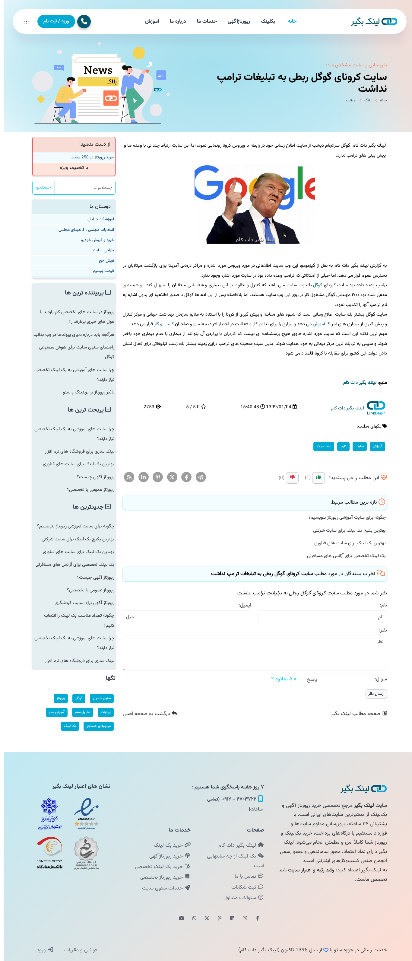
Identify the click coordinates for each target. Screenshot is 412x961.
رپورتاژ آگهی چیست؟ (92, 477)
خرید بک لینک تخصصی (156, 867)
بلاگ (364, 100)
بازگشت (143, 714)
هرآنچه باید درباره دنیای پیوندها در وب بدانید (70, 334)
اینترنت (102, 712)
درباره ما (174, 21)
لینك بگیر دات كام (356, 382)
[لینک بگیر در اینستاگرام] (241, 919)
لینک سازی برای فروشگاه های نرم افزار (76, 451)
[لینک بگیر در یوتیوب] (178, 919)
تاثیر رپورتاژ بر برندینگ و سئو (85, 392)
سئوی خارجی (98, 698)
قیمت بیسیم (99, 271)
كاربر (340, 446)
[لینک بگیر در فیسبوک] (254, 919)
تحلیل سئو (79, 712)
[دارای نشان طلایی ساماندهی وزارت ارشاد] (82, 853)
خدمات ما (203, 21)
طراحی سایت (99, 250)
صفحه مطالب (352, 714)
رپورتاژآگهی (235, 21)
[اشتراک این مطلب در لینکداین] (140, 478)
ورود (38, 950)
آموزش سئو (53, 712)
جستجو (40, 187)
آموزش (148, 21)
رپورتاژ (57, 698)
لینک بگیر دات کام (234, 845)
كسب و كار (160, 324)
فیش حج (102, 260)
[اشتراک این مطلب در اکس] (168, 478)
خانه (288, 21)
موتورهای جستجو (95, 726)
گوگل (314, 285)
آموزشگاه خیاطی (97, 219)
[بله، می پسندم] (315, 478)
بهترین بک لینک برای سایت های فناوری (346, 543)
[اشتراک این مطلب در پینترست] (154, 478)
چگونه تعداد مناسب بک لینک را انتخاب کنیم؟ (75, 620)
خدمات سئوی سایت (159, 888)
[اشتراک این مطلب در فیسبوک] (182, 478)
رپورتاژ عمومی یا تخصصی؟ (87, 489)
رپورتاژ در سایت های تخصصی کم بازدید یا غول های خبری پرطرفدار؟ (73, 316)
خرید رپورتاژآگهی (163, 856)
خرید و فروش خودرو (94, 240)
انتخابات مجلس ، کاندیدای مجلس (82, 230)
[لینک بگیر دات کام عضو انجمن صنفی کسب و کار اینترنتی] (46, 813)
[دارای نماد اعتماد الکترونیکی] (82, 813)
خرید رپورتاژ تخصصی (159, 877)
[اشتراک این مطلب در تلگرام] (197, 478)
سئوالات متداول (237, 898)
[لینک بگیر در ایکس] (203, 919)
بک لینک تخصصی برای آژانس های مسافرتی (342, 555)
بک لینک (66, 726)
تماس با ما (242, 876)
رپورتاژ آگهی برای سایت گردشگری (81, 602)
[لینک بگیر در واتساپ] (190, 919)
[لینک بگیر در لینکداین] (228, 919)
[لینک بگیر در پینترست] (216, 919)
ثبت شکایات (241, 887)
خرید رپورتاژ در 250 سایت (88, 157)
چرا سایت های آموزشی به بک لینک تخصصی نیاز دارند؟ (71, 374)
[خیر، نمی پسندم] (288, 478)
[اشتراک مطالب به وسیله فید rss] (125, 478)
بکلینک (264, 21)
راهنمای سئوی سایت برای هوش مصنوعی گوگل (73, 352)
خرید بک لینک (165, 845)
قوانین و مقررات (76, 950)
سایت (356, 446)
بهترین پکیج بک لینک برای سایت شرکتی (345, 530)
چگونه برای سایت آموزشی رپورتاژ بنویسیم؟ (343, 517)
